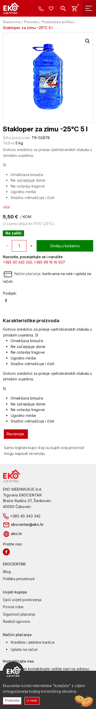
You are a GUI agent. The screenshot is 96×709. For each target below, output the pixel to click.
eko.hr (16, 533)
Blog (7, 571)
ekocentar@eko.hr (27, 524)
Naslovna (11, 21)
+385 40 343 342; (18, 262)
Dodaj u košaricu (65, 245)
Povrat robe (13, 606)
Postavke (12, 700)
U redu (32, 700)
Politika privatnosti (19, 578)
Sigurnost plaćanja (19, 614)
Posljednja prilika (57, 21)
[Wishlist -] (52, 8)
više (6, 207)
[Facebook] (6, 300)
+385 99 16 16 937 (49, 262)
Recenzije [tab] (15, 433)
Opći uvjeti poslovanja (22, 599)
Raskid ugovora (16, 621)
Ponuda (31, 21)
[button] (87, 41)
